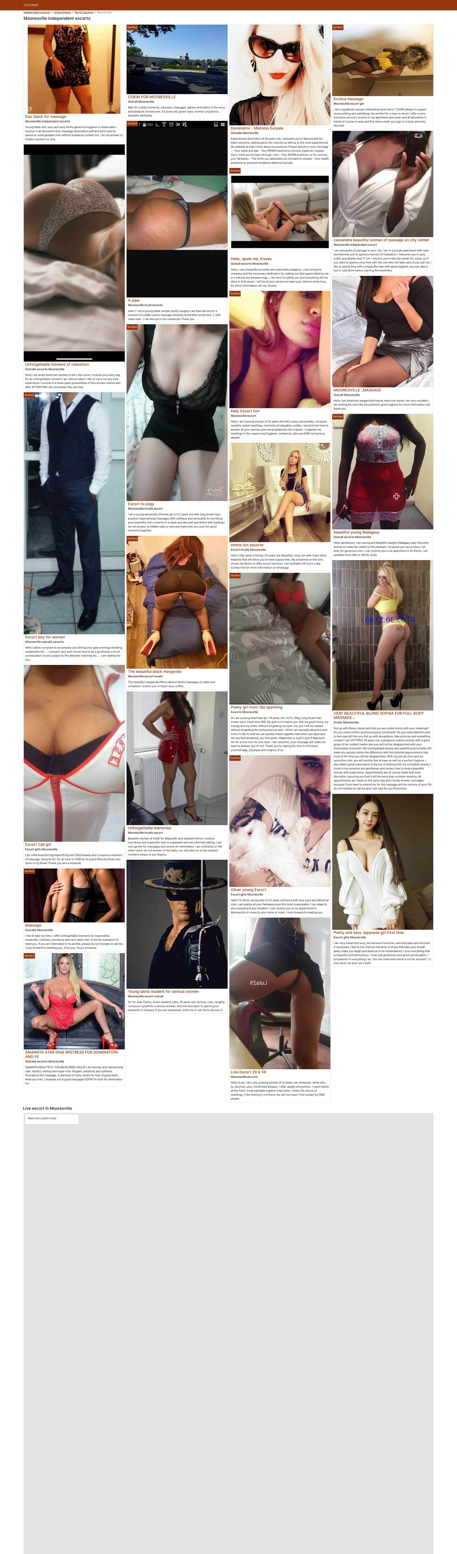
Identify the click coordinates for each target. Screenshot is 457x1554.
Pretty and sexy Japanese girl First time (369, 932)
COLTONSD (31, 5)
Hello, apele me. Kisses (251, 259)
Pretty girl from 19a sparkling (256, 707)
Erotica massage (348, 99)
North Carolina (84, 12)
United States (62, 12)
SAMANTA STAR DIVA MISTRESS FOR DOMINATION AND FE (71, 1054)
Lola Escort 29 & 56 (248, 1072)
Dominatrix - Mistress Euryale (257, 128)
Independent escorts (37, 12)
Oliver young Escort (248, 889)
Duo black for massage (45, 116)
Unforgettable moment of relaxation (57, 364)
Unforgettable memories (149, 828)
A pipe (133, 300)
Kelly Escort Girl (245, 411)
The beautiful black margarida (154, 671)
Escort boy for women (45, 637)
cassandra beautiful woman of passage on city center (381, 240)
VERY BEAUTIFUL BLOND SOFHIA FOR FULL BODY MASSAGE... (379, 715)
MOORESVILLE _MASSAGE (357, 390)
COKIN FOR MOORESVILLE (152, 97)
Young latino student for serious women (163, 991)
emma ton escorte (247, 545)
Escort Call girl (38, 844)
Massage (33, 925)
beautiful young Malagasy (357, 532)
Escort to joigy (141, 504)
